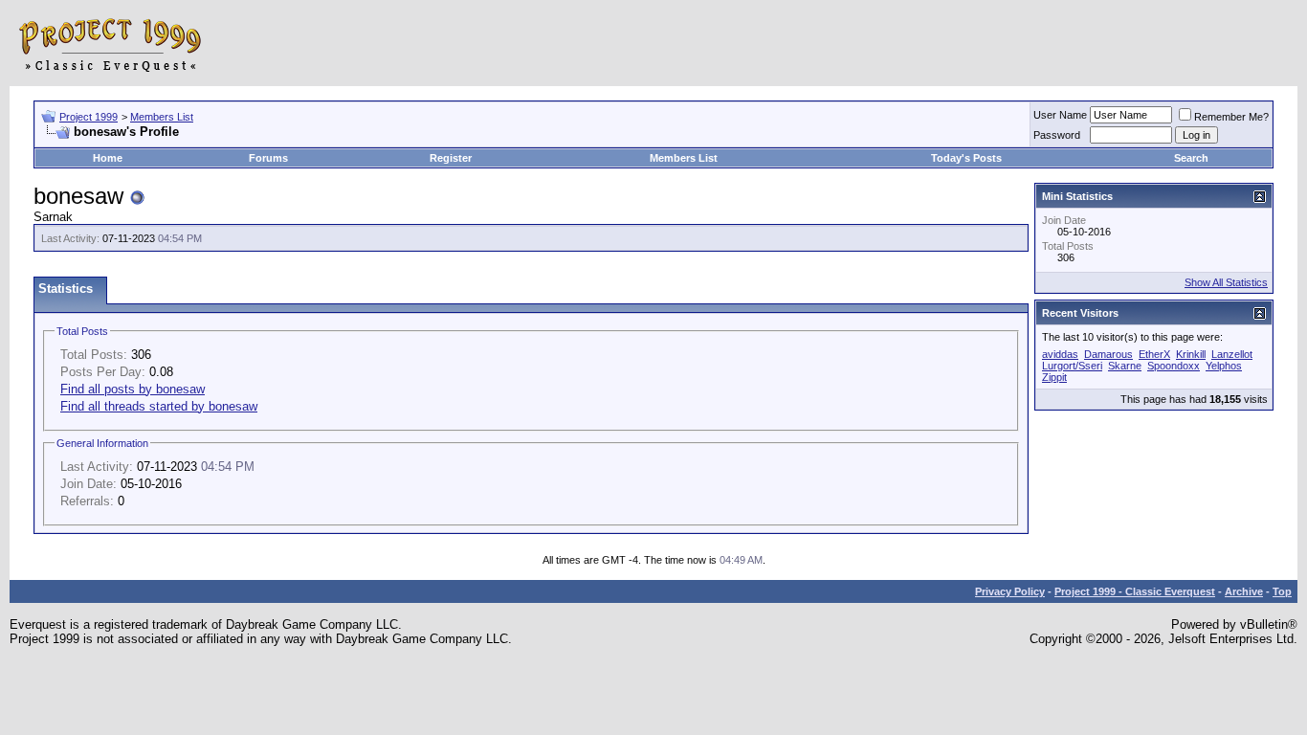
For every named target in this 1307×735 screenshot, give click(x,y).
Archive (1244, 591)
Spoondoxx (1173, 365)
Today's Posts (966, 158)
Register (451, 158)
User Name (1060, 115)
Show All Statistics (1226, 282)
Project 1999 (88, 116)
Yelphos (1224, 365)
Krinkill (1191, 354)
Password (1056, 135)
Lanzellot (1231, 354)
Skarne (1124, 365)
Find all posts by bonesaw (132, 389)
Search (1191, 158)
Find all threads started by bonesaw (158, 406)
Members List (161, 116)
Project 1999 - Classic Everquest (1134, 591)
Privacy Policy (1010, 591)
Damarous (1108, 354)
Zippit (1054, 377)
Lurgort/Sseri (1072, 365)
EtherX (1154, 354)
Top (1282, 591)
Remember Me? (1231, 116)
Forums (268, 158)
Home (107, 158)
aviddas (1060, 354)
